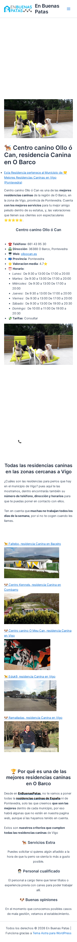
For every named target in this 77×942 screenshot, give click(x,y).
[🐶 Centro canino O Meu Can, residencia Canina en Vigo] (38, 654)
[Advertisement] (38, 58)
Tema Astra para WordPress (52, 933)
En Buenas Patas (47, 9)
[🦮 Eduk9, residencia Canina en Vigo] (38, 695)
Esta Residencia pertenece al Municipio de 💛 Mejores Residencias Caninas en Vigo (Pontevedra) (35, 177)
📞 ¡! (38, 441)
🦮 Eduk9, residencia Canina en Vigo (29, 676)
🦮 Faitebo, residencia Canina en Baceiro (32, 544)
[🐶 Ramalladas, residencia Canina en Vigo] (38, 736)
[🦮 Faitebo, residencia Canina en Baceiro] (38, 562)
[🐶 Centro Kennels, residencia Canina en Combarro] (38, 608)
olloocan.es (29, 254)
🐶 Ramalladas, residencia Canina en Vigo (33, 718)
